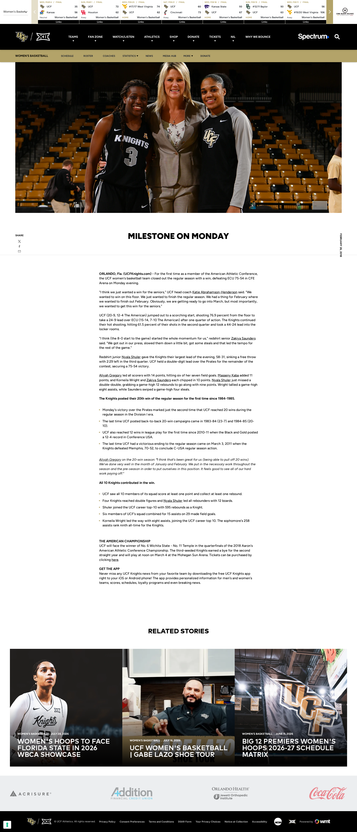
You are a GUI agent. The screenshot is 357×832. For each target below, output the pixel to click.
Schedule (67, 56)
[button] (329, 12)
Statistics (129, 56)
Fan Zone (95, 37)
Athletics (152, 37)
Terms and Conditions (161, 821)
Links (59, 21)
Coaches (109, 56)
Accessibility (259, 821)
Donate (193, 37)
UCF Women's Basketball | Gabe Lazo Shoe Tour (178, 751)
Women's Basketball (32, 733)
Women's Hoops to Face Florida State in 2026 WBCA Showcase (63, 748)
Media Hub (170, 55)
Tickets (215, 37)
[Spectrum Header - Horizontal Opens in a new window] (313, 37)
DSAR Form (185, 821)
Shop (174, 37)
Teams (73, 37)
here (115, 560)
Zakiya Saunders (243, 338)
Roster (88, 56)
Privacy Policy (107, 821)
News (150, 55)
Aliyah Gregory (110, 375)
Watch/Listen (123, 37)
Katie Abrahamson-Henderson (214, 292)
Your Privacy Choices (208, 821)
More (186, 56)
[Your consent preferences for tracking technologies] (7, 825)
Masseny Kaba (228, 375)
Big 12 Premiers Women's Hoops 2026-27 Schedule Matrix (289, 748)
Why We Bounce (257, 37)
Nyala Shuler (131, 357)
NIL (233, 37)
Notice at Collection (236, 821)
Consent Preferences (132, 821)
